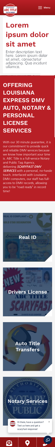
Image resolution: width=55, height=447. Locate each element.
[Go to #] (27, 237)
